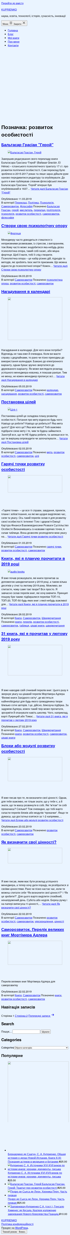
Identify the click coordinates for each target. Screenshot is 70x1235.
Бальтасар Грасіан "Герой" (27, 144)
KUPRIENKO (9, 9)
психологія (7, 214)
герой (15, 210)
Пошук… (6, 1031)
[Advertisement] (35, 85)
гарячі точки (54, 546)
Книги (18, 618)
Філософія (26, 206)
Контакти (13, 45)
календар (52, 390)
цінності (59, 921)
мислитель (26, 210)
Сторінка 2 (21, 1016)
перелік (27, 622)
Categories (7, 1047)
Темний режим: (10, 1231)
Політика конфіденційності (17, 1224)
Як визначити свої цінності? (28, 842)
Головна (13, 30)
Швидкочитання (51, 618)
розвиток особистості (28, 214)
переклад (39, 210)
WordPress (21, 1228)
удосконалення (44, 921)
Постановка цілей (18, 401)
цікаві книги (37, 625)
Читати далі (34, 267)
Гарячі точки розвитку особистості (23, 466)
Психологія (47, 202)
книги (18, 622)
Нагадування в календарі (25, 291)
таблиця (24, 625)
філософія (7, 217)
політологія (53, 210)
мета (49, 452)
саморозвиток (50, 214)
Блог (11, 34)
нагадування (9, 394)
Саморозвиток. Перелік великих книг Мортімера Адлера (32, 932)
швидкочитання (55, 625)
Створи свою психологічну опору (34, 225)
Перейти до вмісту (12, 3)
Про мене (14, 41)
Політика (33, 202)
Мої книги (13, 38)
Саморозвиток (10, 206)
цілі (37, 456)
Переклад (21, 202)
